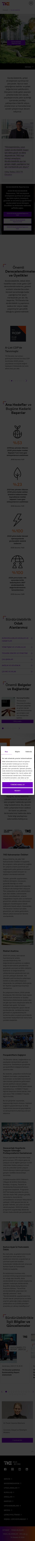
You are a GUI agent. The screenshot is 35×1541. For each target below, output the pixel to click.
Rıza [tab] (6, 752)
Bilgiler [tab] (17, 752)
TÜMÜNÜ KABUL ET (17, 785)
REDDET (17, 791)
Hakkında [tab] (28, 752)
